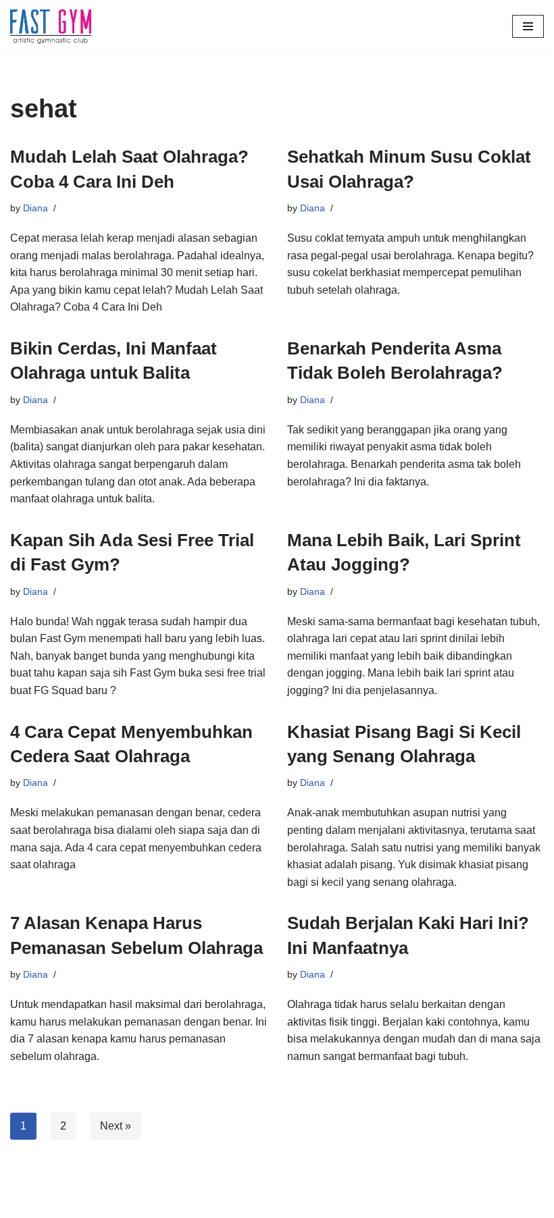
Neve (23, 1204)
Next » (115, 1126)
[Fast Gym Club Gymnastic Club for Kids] (50, 26)
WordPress (130, 1204)
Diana (35, 208)
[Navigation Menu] (528, 26)
